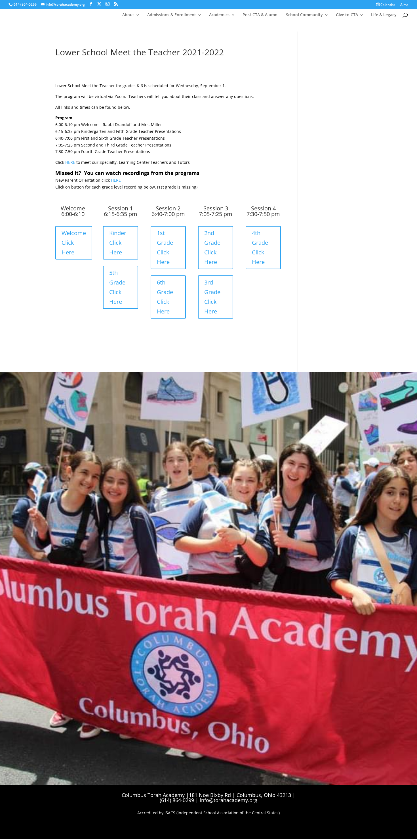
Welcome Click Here (74, 242)
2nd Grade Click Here (212, 247)
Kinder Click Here (117, 242)
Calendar (387, 5)
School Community (304, 15)
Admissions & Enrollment (171, 15)
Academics (219, 15)
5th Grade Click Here (117, 287)
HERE (70, 162)
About (128, 15)
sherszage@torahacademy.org (78, 499)
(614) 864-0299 (24, 4)
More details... (269, 470)
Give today (62, 518)
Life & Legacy (384, 15)
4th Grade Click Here (260, 247)
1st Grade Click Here (165, 247)
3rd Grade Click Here (212, 297)
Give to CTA (347, 15)
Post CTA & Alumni (261, 15)
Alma (404, 5)
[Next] (362, 434)
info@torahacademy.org (228, 800)
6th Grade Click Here (165, 297)
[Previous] (262, 434)
